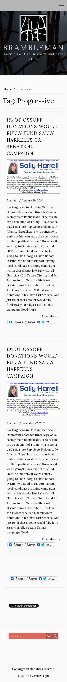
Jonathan (12, 200)
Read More (51, 316)
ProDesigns (41, 675)
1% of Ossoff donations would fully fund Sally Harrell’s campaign (32, 362)
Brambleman (33, 47)
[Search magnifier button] (55, 636)
